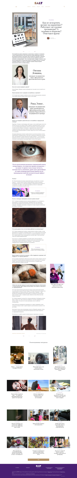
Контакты (38, 467)
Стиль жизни (47, 6)
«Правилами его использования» (30, 473)
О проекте (17, 467)
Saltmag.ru (18, 471)
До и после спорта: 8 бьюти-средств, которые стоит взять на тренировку (60, 452)
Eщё (38, 459)
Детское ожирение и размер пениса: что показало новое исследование (38, 395)
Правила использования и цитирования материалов (59, 468)
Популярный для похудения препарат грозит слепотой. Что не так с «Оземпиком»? (17, 452)
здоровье (14, 333)
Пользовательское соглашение (49, 468)
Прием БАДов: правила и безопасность (38, 424)
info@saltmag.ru (50, 472)
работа (23, 333)
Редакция (28, 467)
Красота (38, 6)
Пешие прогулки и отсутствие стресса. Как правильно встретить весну (60, 425)
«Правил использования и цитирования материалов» (52, 475)
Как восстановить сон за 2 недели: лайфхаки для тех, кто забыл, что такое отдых (17, 425)
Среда (42, 6)
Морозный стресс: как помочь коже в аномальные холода (38, 368)
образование (19, 333)
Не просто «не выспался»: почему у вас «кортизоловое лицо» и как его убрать (60, 395)
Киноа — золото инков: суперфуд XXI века (17, 367)
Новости (28, 6)
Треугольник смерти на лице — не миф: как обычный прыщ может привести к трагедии (17, 395)
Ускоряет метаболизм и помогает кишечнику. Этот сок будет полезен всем (38, 452)
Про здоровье (37, 190)
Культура (33, 6)
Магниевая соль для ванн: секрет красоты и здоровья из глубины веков (60, 368)
